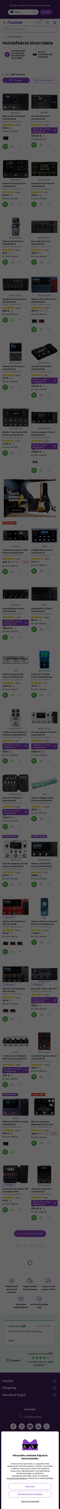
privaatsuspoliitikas (17, 1478)
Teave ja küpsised (30, 1501)
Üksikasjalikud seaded (30, 1494)
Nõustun (30, 1486)
